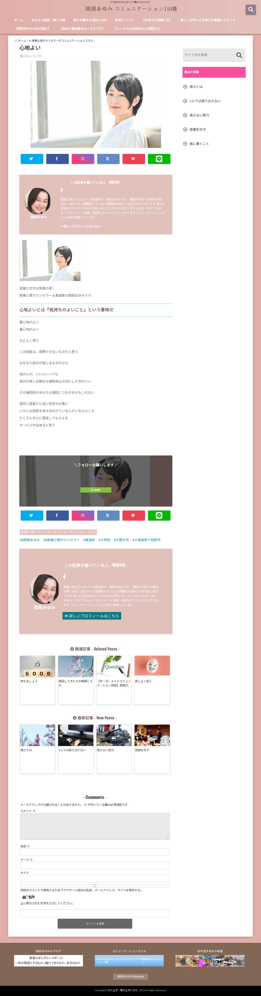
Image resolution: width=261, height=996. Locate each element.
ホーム (18, 20)
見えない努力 (105, 750)
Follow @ (95, 476)
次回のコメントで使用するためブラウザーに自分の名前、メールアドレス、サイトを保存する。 (81, 890)
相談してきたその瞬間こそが (76, 683)
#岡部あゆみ (31, 540)
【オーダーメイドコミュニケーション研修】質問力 (114, 683)
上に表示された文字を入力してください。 (47, 903)
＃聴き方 (122, 540)
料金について (124, 20)
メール (26, 859)
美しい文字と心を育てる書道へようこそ (208, 20)
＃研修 (105, 540)
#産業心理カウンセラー (62, 540)
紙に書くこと (199, 144)
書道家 (90, 540)
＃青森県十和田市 (147, 540)
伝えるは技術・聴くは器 (48, 20)
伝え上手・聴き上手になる (122, 990)
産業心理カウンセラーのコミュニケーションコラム (58, 532)
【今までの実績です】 (157, 20)
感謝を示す (142, 750)
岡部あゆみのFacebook (130, 976)
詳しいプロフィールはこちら (82, 226)
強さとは (26, 750)
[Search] (239, 55)
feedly (97, 490)
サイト (24, 873)
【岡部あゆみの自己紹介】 (32, 28)
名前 (25, 846)
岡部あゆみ (39, 217)
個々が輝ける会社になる (90, 20)
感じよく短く (143, 681)
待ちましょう (29, 681)
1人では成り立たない (72, 750)
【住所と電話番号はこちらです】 (82, 28)
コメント (27, 811)
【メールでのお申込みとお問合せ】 (137, 28)
